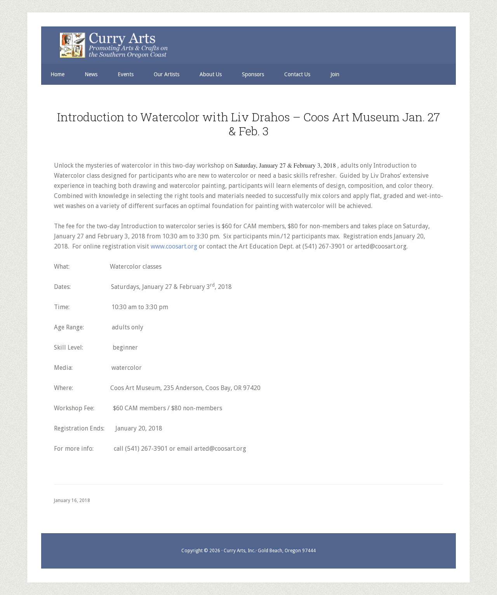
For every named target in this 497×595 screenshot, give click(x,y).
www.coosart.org (174, 246)
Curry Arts (244, 45)
